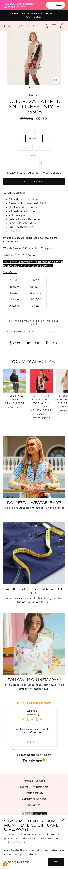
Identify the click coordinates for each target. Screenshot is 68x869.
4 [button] (39, 88)
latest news (41, 688)
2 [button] (33, 88)
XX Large (42, 147)
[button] (18, 703)
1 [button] (30, 88)
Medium (33, 138)
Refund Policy (34, 792)
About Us (34, 805)
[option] (34, 15)
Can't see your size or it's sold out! (34, 322)
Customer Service (34, 798)
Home (33, 95)
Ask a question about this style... (34, 331)
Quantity (34, 155)
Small (18, 138)
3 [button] (36, 88)
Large (50, 138)
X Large (25, 147)
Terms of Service (34, 780)
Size (34, 132)
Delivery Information (34, 786)
